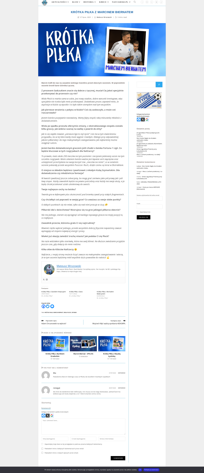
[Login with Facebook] (43, 415)
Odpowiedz (121, 373)
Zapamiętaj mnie (144, 212)
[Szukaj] (159, 84)
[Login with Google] (52, 415)
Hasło (138, 204)
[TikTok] (161, 2)
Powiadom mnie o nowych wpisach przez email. (62, 453)
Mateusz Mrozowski (104, 17)
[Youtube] (156, 2)
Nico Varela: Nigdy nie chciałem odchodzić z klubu (146, 139)
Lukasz (139, 166)
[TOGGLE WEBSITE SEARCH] (134, 2)
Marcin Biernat (58, 312)
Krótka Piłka (49, 312)
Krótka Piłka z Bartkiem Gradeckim (55, 355)
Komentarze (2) (46, 408)
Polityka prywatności (151, 470)
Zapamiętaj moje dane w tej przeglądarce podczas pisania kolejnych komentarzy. (73, 444)
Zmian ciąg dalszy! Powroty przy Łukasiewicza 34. (147, 150)
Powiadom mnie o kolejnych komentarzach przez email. (64, 449)
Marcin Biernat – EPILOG (83, 354)
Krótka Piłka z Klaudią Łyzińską (111, 355)
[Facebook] (147, 2)
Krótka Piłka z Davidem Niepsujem (53, 292)
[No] (201, 470)
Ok (140, 470)
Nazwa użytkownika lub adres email (148, 195)
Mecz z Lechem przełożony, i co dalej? (148, 154)
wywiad (74, 312)
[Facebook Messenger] (52, 306)
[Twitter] (44, 280)
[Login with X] (48, 415)
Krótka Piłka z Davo (76, 292)
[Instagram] (151, 2)
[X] (142, 2)
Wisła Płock (67, 312)
